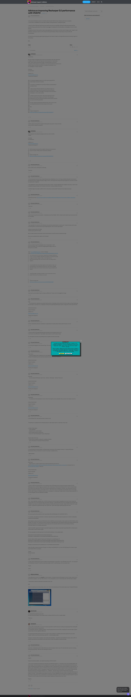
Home (29, 2)
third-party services (58, 350)
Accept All (61, 353)
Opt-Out (72, 351)
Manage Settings (68, 353)
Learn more (67, 346)
